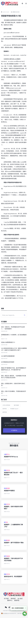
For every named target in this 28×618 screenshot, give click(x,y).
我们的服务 (16, 405)
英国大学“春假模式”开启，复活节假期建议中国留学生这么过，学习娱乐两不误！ (13, 369)
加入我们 (20, 598)
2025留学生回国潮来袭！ (8, 356)
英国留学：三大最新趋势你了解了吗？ (13, 526)
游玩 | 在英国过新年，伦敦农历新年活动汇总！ (13, 384)
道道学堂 (16, 600)
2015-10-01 (6, 12)
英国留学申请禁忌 (9, 490)
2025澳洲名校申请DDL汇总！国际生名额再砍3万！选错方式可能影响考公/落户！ (14, 349)
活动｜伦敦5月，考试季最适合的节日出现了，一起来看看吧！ (13, 328)
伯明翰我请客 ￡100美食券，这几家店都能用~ (14, 335)
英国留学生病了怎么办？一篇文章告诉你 (13, 474)
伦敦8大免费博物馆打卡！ (8, 342)
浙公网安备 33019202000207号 (9, 613)
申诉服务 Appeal (14, 408)
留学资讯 (5, 408)
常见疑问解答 (7, 488)
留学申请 (5, 412)
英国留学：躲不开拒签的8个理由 (14, 542)
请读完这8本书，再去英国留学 (13, 576)
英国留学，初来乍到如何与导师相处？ (13, 507)
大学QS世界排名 (6, 405)
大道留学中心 (7, 454)
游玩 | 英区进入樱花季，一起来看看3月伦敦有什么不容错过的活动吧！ (13, 376)
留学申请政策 (7, 556)
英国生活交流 (16, 12)
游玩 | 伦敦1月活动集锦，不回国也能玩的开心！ (13, 392)
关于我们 (6, 598)
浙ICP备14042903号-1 (22, 613)
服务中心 (9, 600)
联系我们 (13, 598)
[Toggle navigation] (26, 3)
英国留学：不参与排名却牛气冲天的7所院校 (13, 559)
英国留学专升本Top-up (11, 456)
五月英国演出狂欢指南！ (8, 362)
